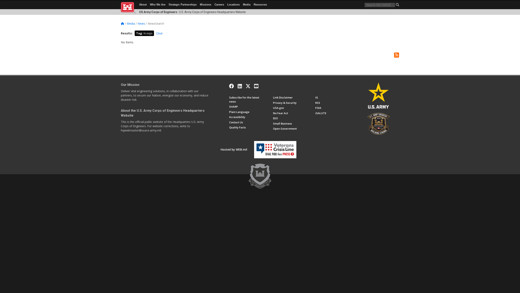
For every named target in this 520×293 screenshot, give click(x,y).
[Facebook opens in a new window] (231, 86)
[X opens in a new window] (248, 86)
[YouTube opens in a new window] (256, 86)
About (143, 4)
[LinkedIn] (240, 86)
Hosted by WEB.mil (234, 149)
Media (246, 4)
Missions (205, 4)
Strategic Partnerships (183, 4)
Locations (233, 4)
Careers (219, 4)
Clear (159, 33)
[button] (397, 4)
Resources (260, 4)
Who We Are (157, 4)
